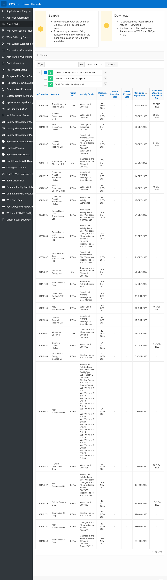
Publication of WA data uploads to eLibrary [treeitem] (28, 82)
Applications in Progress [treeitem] (19, 11)
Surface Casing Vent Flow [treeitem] (20, 95)
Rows (89, 64)
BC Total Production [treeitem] (17, 108)
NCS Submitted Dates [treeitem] (18, 115)
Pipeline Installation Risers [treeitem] (20, 141)
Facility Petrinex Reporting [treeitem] (20, 206)
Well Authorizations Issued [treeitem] (20, 30)
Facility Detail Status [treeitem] (17, 69)
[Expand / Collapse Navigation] (4, 4)
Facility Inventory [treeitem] (15, 63)
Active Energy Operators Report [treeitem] (23, 56)
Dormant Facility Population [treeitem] (21, 187)
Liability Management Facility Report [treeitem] (25, 128)
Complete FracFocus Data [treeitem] (20, 76)
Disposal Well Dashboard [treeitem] (19, 219)
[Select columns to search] (41, 64)
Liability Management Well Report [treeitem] (24, 121)
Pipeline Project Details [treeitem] (18, 154)
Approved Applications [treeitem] (18, 17)
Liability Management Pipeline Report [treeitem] (26, 134)
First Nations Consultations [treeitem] (20, 50)
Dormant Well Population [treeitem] (19, 89)
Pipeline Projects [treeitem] (15, 148)
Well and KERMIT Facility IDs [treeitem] (22, 213)
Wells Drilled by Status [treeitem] (18, 37)
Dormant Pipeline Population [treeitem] (21, 193)
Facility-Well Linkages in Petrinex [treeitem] (23, 174)
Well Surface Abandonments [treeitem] (21, 43)
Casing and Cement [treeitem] (17, 167)
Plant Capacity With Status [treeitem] (20, 161)
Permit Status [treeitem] (13, 24)
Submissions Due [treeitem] (15, 180)
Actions (110, 64)
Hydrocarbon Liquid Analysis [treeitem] (21, 102)
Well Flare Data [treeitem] (15, 200)
